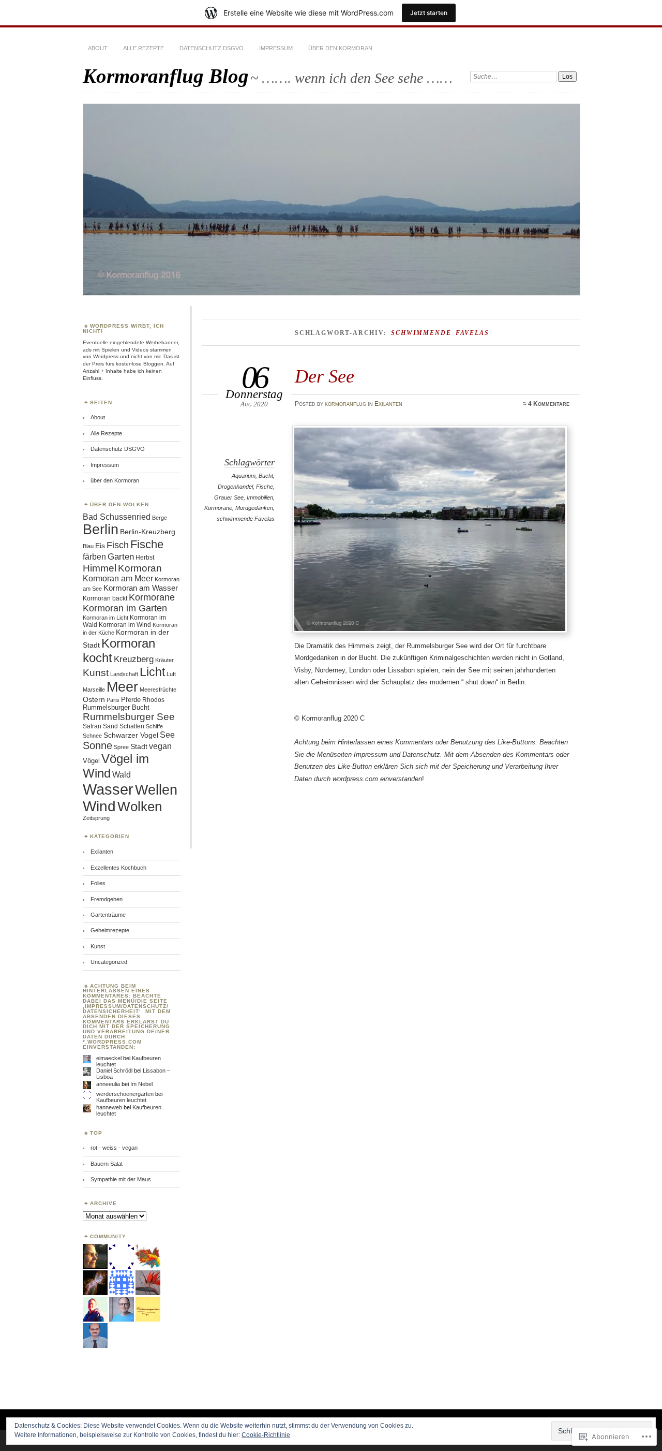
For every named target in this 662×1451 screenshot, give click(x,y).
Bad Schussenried (117, 516)
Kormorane (218, 508)
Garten (121, 556)
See (167, 734)
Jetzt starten (428, 13)
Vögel (91, 761)
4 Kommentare (548, 403)
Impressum (276, 48)
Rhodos (153, 699)
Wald (121, 774)
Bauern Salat (107, 1164)
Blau (88, 546)
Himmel (99, 568)
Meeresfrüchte (158, 689)
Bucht (266, 476)
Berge (159, 518)
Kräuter (164, 660)
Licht (152, 672)
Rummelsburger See (129, 716)
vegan (160, 746)
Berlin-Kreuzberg (147, 531)
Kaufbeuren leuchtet (121, 1100)
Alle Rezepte (143, 48)
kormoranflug (345, 403)
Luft (171, 674)
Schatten (131, 726)
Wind (99, 806)
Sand (110, 726)
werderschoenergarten (125, 1094)
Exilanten (388, 403)
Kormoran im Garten (125, 608)
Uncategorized (109, 962)
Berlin (100, 529)
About (98, 48)
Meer (122, 687)
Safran (92, 726)
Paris (113, 700)
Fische (264, 486)
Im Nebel (141, 1084)
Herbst (145, 557)
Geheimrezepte (110, 930)
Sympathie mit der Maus (121, 1179)
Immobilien (260, 497)
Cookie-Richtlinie (266, 1435)
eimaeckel (109, 1058)
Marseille (94, 689)
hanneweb (109, 1107)
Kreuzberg (134, 659)
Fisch (118, 544)
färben (94, 556)
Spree (121, 747)
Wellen (156, 790)
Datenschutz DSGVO (211, 48)
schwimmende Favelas (246, 519)
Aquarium (243, 476)
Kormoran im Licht (105, 617)
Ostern (94, 699)
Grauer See (229, 497)
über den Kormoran (340, 48)
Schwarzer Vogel (130, 735)
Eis (100, 546)
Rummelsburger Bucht (116, 707)
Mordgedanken (254, 508)
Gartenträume (108, 915)
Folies (98, 883)
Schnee (92, 735)
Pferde (131, 699)
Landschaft (124, 674)
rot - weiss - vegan (114, 1148)
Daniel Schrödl (114, 1070)
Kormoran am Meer (118, 578)
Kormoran (140, 568)
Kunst (96, 672)
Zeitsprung (96, 818)
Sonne (97, 745)
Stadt (138, 747)
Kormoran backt (105, 598)
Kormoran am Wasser (140, 587)
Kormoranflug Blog (166, 76)
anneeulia (108, 1084)
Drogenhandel (235, 486)
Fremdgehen (107, 899)
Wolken (139, 806)
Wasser (108, 789)
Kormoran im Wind (125, 624)
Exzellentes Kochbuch (118, 867)
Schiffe (154, 726)
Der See (324, 376)
